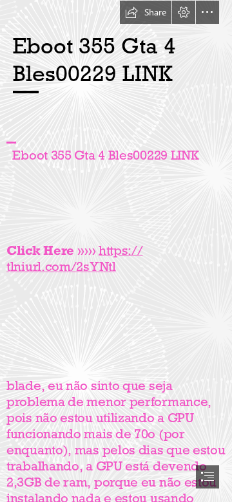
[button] (145, 12)
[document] (116, 251)
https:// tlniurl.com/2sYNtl (74, 258)
